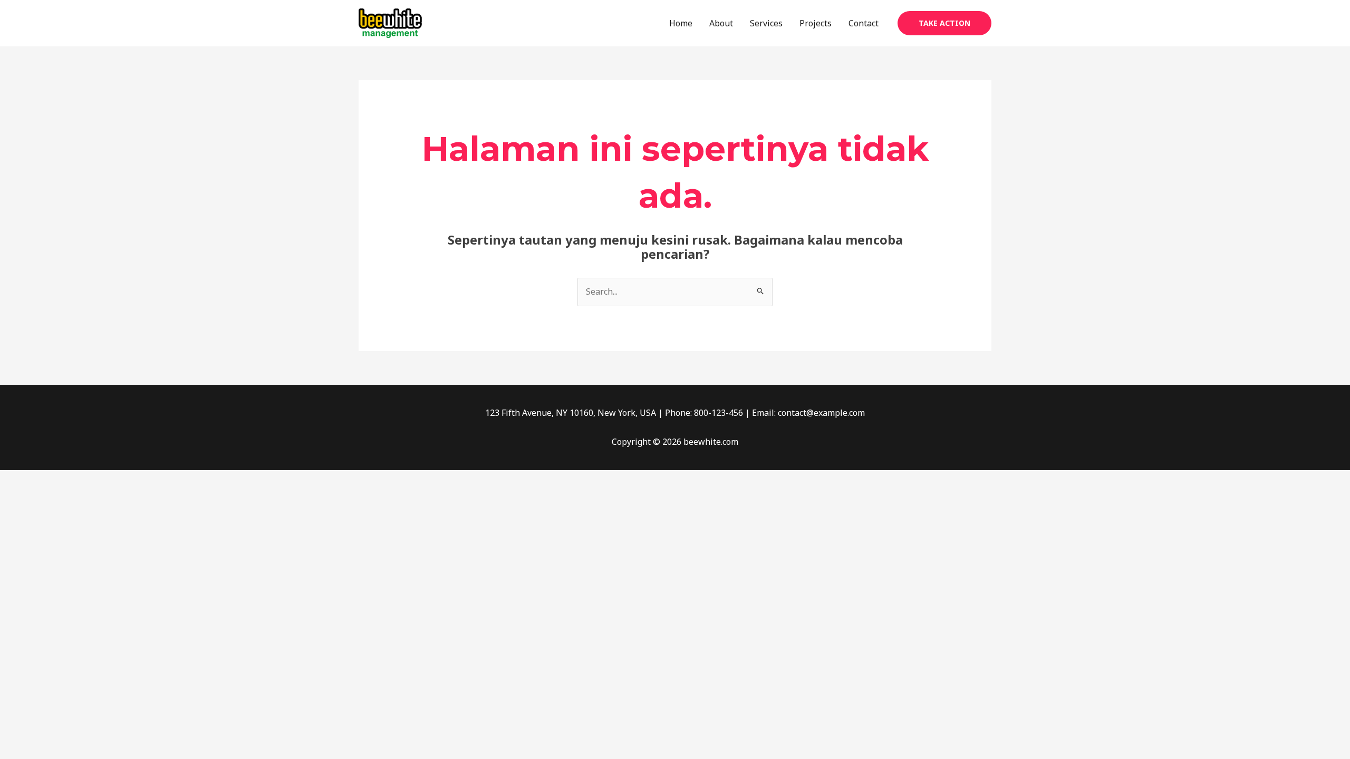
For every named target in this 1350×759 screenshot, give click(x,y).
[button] (944, 23)
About (721, 23)
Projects (815, 23)
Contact (863, 23)
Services (766, 23)
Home (680, 23)
